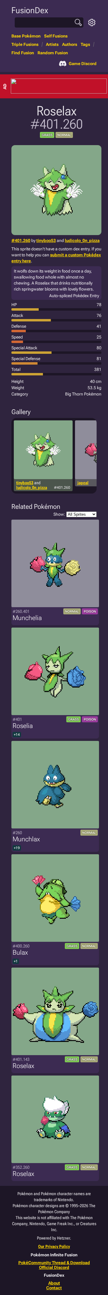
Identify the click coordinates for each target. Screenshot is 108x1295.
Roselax (23, 1066)
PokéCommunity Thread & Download (54, 1262)
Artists (52, 44)
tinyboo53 (46, 240)
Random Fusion (53, 52)
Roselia (23, 726)
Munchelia (27, 618)
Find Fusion (22, 52)
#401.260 (20, 240)
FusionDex (29, 10)
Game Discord (83, 63)
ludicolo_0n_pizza (82, 240)
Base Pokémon (25, 36)
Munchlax (26, 839)
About (54, 1283)
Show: (59, 514)
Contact (54, 1287)
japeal (82, 482)
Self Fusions (56, 36)
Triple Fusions (24, 44)
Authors (69, 44)
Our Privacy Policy (54, 1246)
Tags (85, 44)
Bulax (20, 952)
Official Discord (54, 1267)
